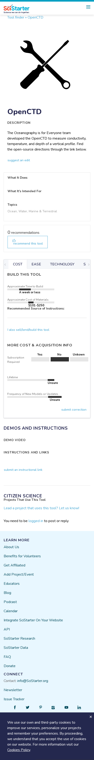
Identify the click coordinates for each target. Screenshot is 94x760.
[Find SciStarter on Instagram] (53, 707)
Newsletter (13, 690)
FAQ (7, 656)
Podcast (10, 601)
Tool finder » (17, 17)
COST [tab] (17, 264)
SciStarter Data (16, 647)
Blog (7, 592)
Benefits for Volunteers (22, 556)
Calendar (11, 611)
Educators (12, 583)
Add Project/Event (19, 574)
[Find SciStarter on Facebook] (15, 707)
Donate (10, 665)
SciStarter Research (19, 638)
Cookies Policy (18, 749)
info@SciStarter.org (32, 680)
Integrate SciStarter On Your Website (33, 620)
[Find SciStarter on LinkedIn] (79, 707)
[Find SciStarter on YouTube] (66, 707)
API (7, 629)
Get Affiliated (14, 565)
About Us (11, 547)
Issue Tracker (14, 699)
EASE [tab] (36, 264)
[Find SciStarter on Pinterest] (40, 707)
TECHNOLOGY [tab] (62, 264)
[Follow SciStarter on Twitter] (27, 707)
